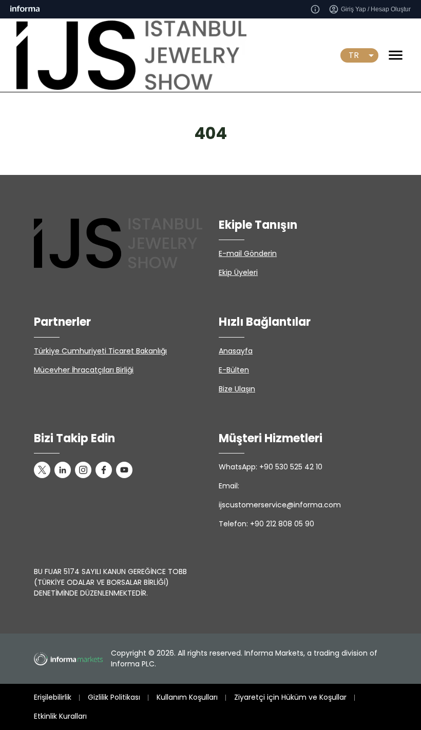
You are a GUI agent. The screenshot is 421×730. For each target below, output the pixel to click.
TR (354, 55)
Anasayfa (236, 351)
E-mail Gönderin (248, 253)
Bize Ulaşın (237, 389)
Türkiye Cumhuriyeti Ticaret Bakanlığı (100, 351)
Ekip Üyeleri (238, 272)
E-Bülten (234, 370)
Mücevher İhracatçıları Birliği (83, 370)
